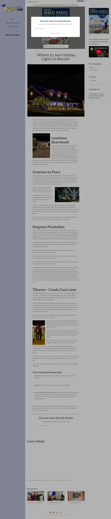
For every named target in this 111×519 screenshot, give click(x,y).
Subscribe (71, 28)
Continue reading (55, 33)
